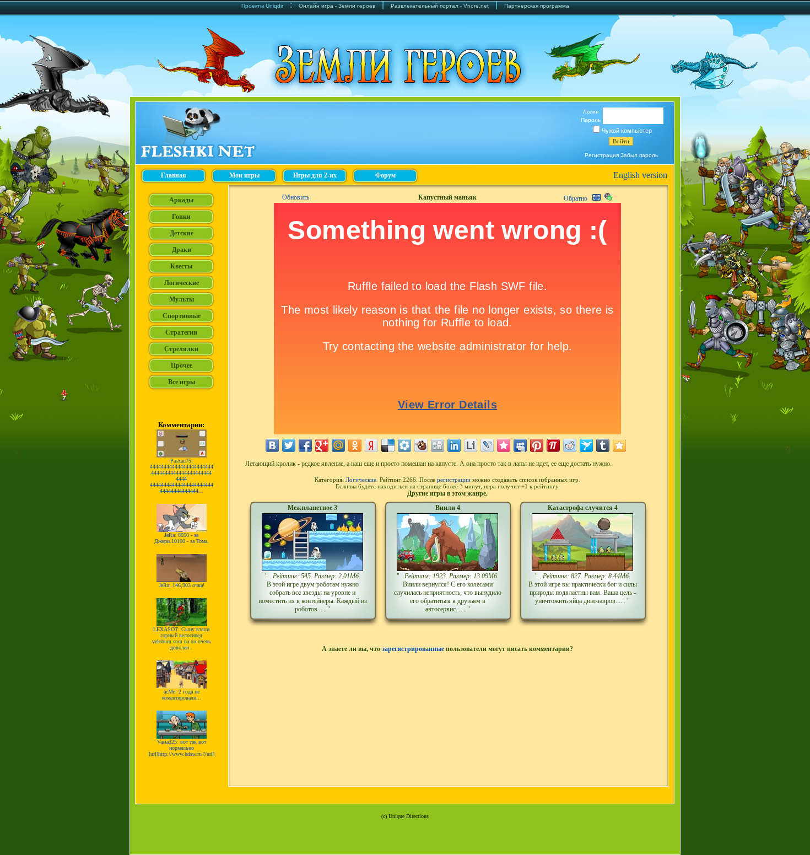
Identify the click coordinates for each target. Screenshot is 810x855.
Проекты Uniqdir (262, 6)
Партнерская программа (536, 6)
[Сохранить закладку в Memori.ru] (503, 445)
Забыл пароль (639, 155)
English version (640, 175)
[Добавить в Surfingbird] (586, 445)
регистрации (454, 479)
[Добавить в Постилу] (553, 445)
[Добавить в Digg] (437, 445)
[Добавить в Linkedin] (454, 445)
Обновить (295, 197)
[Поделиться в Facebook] (305, 445)
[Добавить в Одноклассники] (354, 445)
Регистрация (602, 155)
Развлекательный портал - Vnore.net (440, 6)
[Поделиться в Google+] (321, 445)
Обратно (575, 198)
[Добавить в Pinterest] (536, 445)
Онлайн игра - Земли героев (337, 6)
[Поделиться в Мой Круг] (404, 445)
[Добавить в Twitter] (288, 445)
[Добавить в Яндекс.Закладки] (371, 445)
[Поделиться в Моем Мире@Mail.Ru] (338, 445)
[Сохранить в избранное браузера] (619, 445)
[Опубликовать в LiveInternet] (470, 445)
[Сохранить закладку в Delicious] (388, 445)
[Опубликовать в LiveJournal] (487, 445)
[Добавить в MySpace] (520, 445)
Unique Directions (408, 816)
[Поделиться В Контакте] (272, 445)
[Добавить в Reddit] (569, 445)
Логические (360, 479)
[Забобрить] (421, 445)
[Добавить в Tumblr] (602, 445)
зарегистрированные (413, 649)
